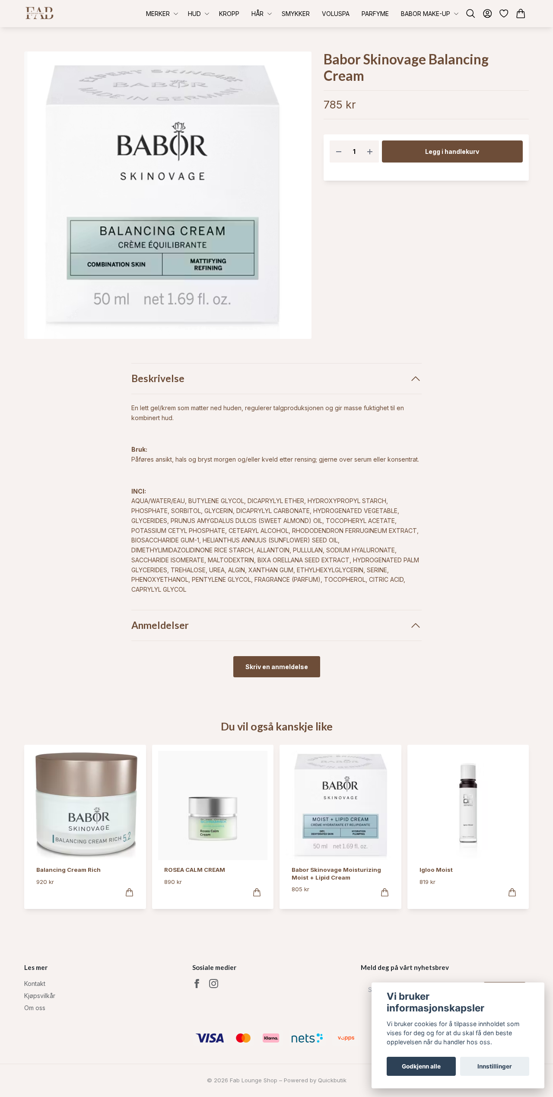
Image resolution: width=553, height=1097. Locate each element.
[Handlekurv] (520, 13)
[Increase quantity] (369, 151)
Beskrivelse (157, 378)
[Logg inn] (487, 13)
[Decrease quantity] (338, 151)
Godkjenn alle (421, 1066)
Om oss (34, 1007)
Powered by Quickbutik (315, 1080)
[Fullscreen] (167, 195)
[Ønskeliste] (504, 13)
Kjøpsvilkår (39, 995)
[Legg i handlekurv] (129, 892)
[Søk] (470, 13)
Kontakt (34, 983)
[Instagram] (213, 983)
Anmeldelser (160, 625)
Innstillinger (494, 1066)
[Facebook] (196, 983)
